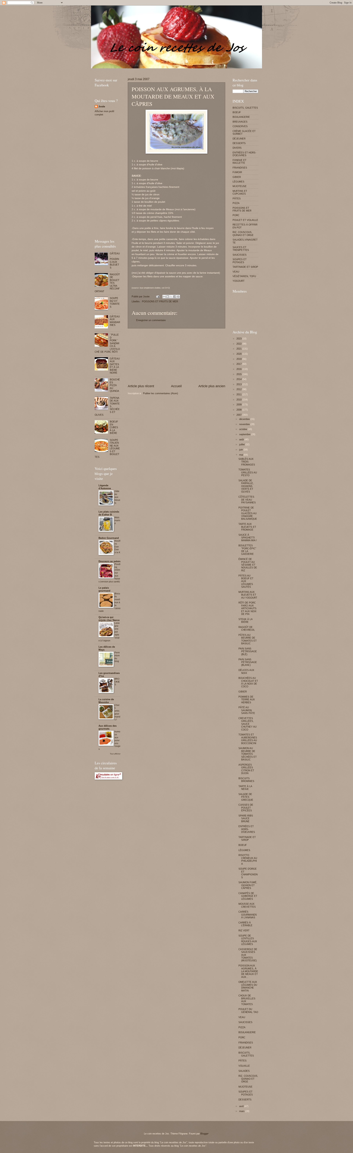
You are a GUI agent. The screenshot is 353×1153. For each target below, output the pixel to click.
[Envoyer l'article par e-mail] (157, 296)
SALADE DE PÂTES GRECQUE (245, 797)
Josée (101, 106)
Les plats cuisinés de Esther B (109, 513)
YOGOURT (239, 281)
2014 (239, 379)
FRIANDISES (240, 167)
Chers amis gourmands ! (117, 712)
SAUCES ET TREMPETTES (241, 248)
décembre (244, 419)
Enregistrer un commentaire (151, 320)
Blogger (204, 1133)
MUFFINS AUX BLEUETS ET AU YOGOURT (247, 595)
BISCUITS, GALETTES (245, 107)
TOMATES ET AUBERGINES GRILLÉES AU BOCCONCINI (247, 738)
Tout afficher (115, 754)
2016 (239, 369)
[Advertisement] (162, 69)
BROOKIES (117, 682)
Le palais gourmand (104, 589)
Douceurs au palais (109, 561)
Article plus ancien (211, 386)
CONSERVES (240, 126)
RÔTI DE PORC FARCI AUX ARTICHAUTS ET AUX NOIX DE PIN (247, 608)
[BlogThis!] (168, 296)
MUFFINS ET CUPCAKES (240, 192)
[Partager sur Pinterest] (178, 296)
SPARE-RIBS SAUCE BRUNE (245, 818)
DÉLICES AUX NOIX (246, 671)
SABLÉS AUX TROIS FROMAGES (246, 462)
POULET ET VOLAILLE (245, 220)
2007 (239, 414)
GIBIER (237, 177)
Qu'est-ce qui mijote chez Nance (109, 619)
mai (241, 454)
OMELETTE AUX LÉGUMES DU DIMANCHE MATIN (247, 986)
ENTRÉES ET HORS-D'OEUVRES (244, 154)
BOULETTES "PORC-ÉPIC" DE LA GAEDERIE (247, 549)
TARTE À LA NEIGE (245, 787)
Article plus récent (141, 386)
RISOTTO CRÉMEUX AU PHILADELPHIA (247, 859)
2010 (239, 399)
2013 (239, 384)
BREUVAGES (240, 121)
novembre (244, 424)
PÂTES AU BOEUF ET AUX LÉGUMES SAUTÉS (245, 581)
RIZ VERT (243, 930)
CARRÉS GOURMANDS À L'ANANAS (247, 914)
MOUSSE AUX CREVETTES (247, 905)
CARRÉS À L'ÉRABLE (245, 924)
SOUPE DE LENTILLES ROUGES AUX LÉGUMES (247, 940)
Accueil (176, 386)
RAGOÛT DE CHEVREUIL (246, 628)
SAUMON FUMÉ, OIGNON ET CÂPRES (247, 885)
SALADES (244, 1071)
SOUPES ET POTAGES (240, 261)
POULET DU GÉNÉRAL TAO (248, 1010)
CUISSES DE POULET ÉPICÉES (245, 807)
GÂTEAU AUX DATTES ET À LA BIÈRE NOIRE (115, 365)
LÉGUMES (238, 181)
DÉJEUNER (239, 138)
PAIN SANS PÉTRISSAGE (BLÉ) (247, 651)
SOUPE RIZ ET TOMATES (115, 302)
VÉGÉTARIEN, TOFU (244, 276)
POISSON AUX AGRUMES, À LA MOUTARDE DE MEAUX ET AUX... (248, 971)
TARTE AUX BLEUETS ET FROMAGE (247, 527)
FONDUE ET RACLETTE (239, 161)
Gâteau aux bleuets (117, 497)
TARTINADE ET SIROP (245, 267)
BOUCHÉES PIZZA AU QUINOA (115, 385)
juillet (242, 444)
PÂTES (237, 198)
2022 (239, 343)
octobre (243, 429)
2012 (239, 389)
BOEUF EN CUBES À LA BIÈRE (114, 427)
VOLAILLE (244, 1065)
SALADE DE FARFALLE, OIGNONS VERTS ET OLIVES (246, 486)
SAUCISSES (240, 254)
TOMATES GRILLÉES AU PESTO (247, 472)
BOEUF (237, 112)
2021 (239, 348)
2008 (239, 409)
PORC (236, 215)
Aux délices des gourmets (108, 727)
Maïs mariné (117, 520)
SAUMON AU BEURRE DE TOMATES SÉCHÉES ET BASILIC (247, 754)
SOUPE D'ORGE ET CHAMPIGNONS (248, 873)
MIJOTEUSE (240, 186)
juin (241, 449)
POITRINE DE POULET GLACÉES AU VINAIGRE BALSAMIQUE (247, 513)
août (242, 439)
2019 (239, 359)
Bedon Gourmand (109, 538)
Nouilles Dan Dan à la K (117, 547)
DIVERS (237, 147)
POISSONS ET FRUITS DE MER (160, 301)
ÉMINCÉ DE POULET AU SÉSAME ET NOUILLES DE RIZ (247, 565)
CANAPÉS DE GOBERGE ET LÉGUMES (247, 896)
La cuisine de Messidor (106, 701)
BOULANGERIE (241, 117)
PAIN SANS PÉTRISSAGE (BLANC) (247, 662)
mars (242, 1111)
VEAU (236, 271)
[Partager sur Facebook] (174, 296)
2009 (239, 404)
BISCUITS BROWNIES (246, 780)
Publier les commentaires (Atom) (160, 393)
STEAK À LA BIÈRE (245, 620)
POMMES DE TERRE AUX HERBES (246, 699)
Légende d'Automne (105, 487)
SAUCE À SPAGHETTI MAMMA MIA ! (247, 537)
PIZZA (236, 203)
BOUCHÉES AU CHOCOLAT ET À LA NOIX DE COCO (248, 682)
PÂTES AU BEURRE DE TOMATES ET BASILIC (247, 639)
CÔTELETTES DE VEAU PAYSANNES (247, 499)
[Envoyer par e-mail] (164, 296)
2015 (239, 374)
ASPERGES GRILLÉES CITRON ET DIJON (246, 769)
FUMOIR (237, 172)
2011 (239, 394)
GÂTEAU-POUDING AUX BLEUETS (115, 260)
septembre (245, 434)
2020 (239, 353)
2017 (239, 364)
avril (241, 1106)
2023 (239, 338)
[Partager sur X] (171, 296)
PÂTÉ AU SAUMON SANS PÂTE (246, 710)
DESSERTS (239, 143)
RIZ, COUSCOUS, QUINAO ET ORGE (243, 233)
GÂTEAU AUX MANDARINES (115, 320)
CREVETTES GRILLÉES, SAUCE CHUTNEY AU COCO (247, 724)
